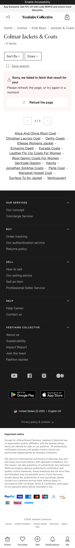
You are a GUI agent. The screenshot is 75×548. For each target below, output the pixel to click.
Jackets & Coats (62, 28)
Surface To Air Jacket (25, 178)
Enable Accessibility (37, 2)
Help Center (14, 308)
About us (12, 334)
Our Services (16, 202)
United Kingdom (23, 523)
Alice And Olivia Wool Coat (35, 133)
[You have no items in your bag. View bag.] (67, 17)
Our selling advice (19, 275)
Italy (37, 526)
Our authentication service (25, 242)
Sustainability (16, 341)
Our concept (15, 210)
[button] (67, 17)
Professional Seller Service (25, 287)
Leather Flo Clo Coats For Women (35, 153)
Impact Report (16, 347)
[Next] (47, 121)
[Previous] (28, 121)
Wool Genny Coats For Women (35, 158)
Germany (54, 523)
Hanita (51, 163)
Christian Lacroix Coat (23, 138)
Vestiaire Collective (23, 327)
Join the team (16, 353)
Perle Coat (57, 168)
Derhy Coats (55, 138)
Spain (64, 523)
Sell (9, 262)
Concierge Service (19, 216)
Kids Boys (39, 28)
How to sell (14, 269)
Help (9, 301)
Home (8, 28)
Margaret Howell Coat (35, 173)
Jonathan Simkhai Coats (24, 168)
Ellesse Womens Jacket (35, 143)
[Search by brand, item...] (8, 17)
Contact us (14, 314)
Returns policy (16, 248)
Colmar (22, 28)
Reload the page (41, 102)
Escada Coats (49, 148)
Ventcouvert (56, 178)
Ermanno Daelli (22, 148)
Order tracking (16, 236)
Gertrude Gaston (28, 163)
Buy (9, 229)
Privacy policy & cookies (36, 422)
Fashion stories (17, 359)
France (8, 523)
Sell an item (14, 281)
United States (40, 523)
